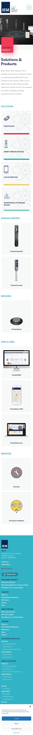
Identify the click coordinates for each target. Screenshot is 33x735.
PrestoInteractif (7, 654)
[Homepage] (9, 7)
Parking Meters (6, 652)
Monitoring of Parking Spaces (11, 649)
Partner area (11, 574)
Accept (16, 718)
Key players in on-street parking (12, 587)
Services (4, 702)
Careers (4, 603)
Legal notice (5, 564)
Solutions (4, 641)
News (3, 605)
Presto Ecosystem (8, 661)
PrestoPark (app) (7, 696)
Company (5, 592)
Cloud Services (7, 646)
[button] (30, 706)
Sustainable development (10, 597)
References (5, 600)
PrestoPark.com (7, 699)
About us (4, 595)
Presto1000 (6, 694)
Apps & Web (5, 691)
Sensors (4, 686)
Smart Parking (7, 609)
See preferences (16, 728)
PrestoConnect (7, 657)
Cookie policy (16, 732)
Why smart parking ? (9, 580)
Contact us (5, 562)
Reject (16, 723)
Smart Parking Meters (9, 644)
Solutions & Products (10, 639)
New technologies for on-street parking (14, 585)
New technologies (7, 614)
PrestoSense (6, 689)
